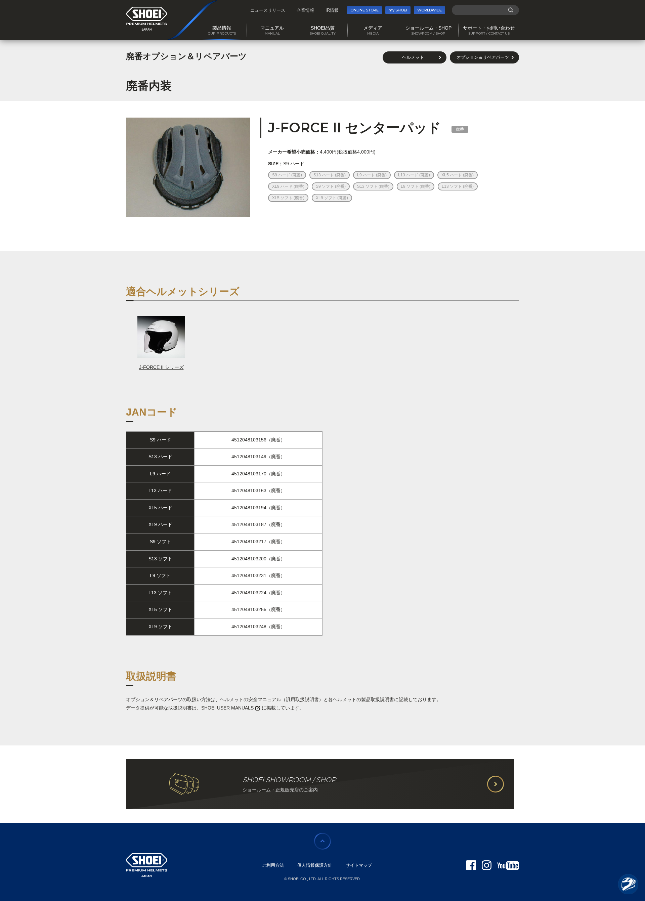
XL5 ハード (452, 175)
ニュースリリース (267, 10)
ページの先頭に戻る (322, 841)
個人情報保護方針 (314, 865)
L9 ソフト (410, 186)
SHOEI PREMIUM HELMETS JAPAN (146, 19)
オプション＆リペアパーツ (483, 57)
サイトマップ (359, 865)
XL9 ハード (283, 186)
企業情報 (305, 10)
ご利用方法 (273, 865)
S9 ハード (281, 175)
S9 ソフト (325, 186)
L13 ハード (408, 175)
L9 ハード (366, 175)
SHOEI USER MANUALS (227, 708)
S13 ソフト (368, 186)
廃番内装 (149, 86)
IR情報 (332, 10)
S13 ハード (324, 175)
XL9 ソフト (326, 198)
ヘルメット (413, 57)
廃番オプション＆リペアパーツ (186, 56)
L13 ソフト (452, 186)
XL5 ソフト (283, 198)
